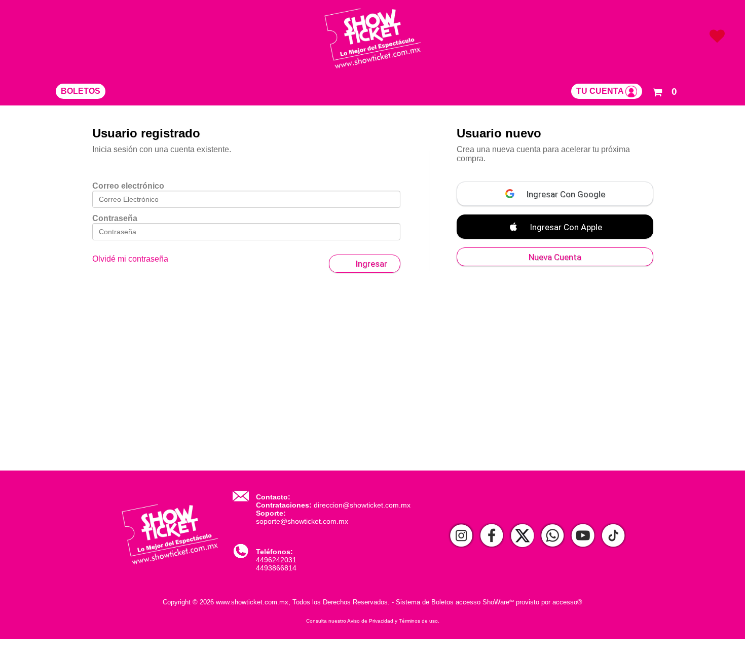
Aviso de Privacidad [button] (370, 621)
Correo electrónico (128, 186)
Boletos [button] (80, 91)
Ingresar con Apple (565, 227)
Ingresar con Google (564, 194)
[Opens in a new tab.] (461, 536)
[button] (664, 90)
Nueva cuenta (555, 257)
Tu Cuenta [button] (600, 91)
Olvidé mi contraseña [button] (130, 259)
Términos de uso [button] (418, 621)
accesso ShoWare (485, 602)
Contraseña (114, 218)
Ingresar (371, 264)
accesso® (567, 602)
